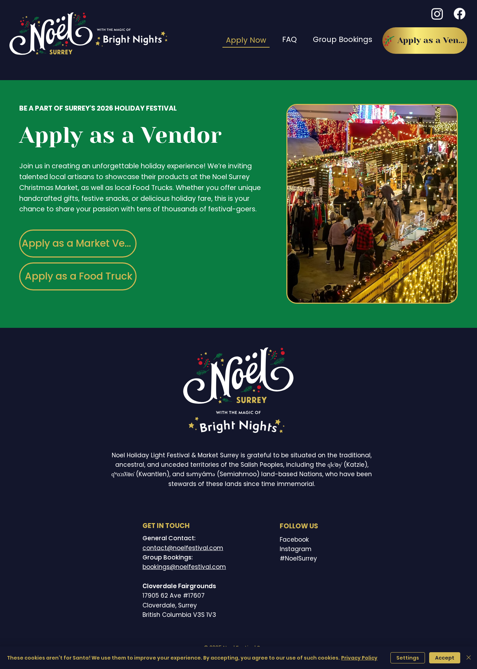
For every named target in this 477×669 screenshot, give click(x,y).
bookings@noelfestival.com (184, 567)
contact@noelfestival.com (182, 548)
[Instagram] (437, 13)
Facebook (294, 539)
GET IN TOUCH (166, 525)
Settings (407, 657)
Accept (444, 657)
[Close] (468, 657)
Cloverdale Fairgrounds (179, 586)
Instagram (295, 549)
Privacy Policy (359, 657)
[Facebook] (459, 13)
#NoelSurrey (298, 558)
